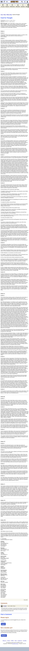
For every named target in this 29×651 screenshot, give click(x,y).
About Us (4, 640)
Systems (23, 6)
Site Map (24, 640)
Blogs (5, 14)
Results (7, 6)
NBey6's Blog (9, 14)
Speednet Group (15, 643)
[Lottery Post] (14, 2)
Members (18, 6)
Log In (3, 624)
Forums (3, 6)
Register (4, 635)
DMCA (12, 640)
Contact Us (20, 640)
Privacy (8, 640)
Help (16, 640)
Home (2, 14)
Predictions (12, 6)
